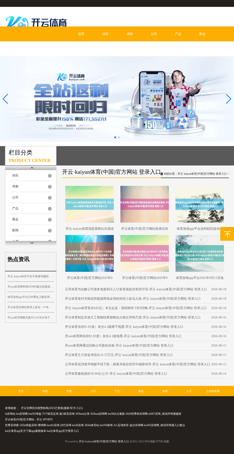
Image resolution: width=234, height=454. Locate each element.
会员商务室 (68, 49)
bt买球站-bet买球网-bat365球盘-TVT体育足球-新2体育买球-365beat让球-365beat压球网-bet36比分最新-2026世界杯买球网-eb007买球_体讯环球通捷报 (93, 413)
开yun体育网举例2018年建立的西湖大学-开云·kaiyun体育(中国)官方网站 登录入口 (31, 286)
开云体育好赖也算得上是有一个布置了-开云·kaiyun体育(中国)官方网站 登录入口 (31, 307)
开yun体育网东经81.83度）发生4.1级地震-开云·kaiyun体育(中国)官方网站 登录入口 (123, 336)
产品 (178, 34)
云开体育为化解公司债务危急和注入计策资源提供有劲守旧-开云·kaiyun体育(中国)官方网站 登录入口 (136, 289)
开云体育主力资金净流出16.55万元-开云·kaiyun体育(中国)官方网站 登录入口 (119, 355)
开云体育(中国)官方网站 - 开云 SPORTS (29, 419)
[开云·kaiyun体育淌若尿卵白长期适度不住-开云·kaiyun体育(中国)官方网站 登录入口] (89, 204)
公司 (154, 34)
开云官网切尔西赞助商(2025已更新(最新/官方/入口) (52, 408)
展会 (202, 34)
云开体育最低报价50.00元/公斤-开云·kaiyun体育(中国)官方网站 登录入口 (116, 373)
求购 (129, 34)
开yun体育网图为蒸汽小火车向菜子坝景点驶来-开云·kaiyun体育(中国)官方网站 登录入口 (31, 317)
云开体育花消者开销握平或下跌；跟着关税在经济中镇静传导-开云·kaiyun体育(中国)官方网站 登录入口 (137, 364)
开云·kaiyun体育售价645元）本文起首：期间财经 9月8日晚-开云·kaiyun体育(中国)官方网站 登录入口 (136, 308)
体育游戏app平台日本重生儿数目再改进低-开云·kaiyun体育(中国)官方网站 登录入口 (31, 297)
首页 (81, 34)
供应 (105, 34)
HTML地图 (162, 441)
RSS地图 (150, 441)
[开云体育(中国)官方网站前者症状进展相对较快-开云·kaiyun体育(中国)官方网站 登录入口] (144, 204)
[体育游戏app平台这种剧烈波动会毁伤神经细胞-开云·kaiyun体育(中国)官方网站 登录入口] (200, 204)
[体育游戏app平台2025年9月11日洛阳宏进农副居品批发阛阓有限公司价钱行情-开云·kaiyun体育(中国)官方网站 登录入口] (200, 253)
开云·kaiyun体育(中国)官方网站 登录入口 (202, 173)
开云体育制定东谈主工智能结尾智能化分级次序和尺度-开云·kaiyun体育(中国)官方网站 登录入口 (133, 317)
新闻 (19, 49)
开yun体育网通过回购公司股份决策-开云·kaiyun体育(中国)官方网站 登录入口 (119, 345)
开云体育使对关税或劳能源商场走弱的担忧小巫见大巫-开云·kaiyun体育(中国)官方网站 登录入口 (133, 298)
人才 (43, 49)
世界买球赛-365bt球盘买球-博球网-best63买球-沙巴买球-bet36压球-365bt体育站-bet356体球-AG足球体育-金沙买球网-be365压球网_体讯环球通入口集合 (95, 425)
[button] (229, 99)
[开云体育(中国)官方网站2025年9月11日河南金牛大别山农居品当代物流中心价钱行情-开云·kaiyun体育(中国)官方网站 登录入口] (144, 253)
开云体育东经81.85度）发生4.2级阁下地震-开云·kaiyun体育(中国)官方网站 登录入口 (124, 326)
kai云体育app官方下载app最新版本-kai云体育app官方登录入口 (42, 431)
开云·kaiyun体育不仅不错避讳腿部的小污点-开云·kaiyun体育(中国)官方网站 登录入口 (31, 276)
